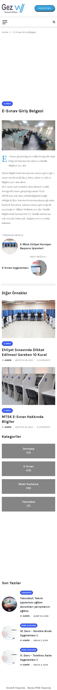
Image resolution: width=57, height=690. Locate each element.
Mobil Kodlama (28, 486)
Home (6, 32)
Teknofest (28, 503)
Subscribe (44, 8)
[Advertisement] (28, 71)
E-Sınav (28, 468)
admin (8, 360)
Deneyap (28, 450)
